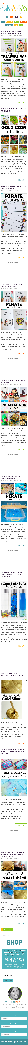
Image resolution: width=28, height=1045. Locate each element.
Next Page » (9, 930)
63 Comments (17, 755)
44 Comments (17, 677)
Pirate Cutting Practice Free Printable (14, 187)
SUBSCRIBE (8, 980)
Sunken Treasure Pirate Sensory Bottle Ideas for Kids (14, 575)
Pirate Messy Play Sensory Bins (10, 478)
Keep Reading (21, 102)
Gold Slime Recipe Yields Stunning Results (14, 674)
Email (4, 973)
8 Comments (17, 288)
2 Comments (17, 190)
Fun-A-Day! (14, 7)
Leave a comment (18, 35)
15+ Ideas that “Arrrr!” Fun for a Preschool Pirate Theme (13, 854)
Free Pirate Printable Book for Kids (12, 286)
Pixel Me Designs (14, 1042)
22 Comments (17, 578)
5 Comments (17, 858)
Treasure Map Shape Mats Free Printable (12, 32)
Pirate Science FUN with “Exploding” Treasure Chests (13, 752)
